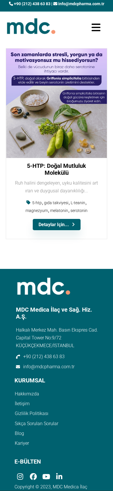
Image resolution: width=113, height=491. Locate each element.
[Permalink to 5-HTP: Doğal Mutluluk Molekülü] (56, 156)
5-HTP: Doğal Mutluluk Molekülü (56, 169)
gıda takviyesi (56, 202)
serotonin (79, 210)
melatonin (59, 210)
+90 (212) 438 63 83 (32, 3)
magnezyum (36, 210)
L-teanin (78, 202)
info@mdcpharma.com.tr (80, 3)
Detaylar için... (54, 224)
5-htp (37, 202)
